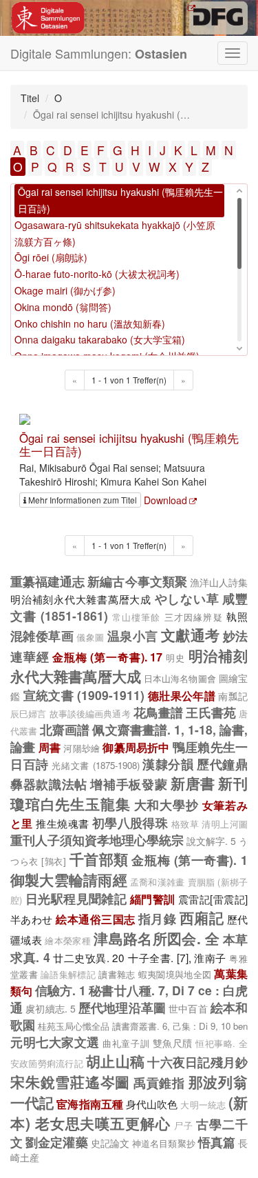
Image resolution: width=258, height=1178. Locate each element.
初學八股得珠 (130, 822)
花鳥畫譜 (158, 712)
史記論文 (110, 1143)
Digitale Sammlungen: (98, 53)
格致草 (185, 824)
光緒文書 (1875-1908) (95, 765)
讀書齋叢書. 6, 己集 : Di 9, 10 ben (180, 1025)
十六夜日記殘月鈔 (197, 1061)
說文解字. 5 (211, 841)
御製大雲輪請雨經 (68, 879)
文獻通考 (190, 634)
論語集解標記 (68, 974)
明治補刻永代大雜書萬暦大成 (80, 598)
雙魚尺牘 (173, 1043)
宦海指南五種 (89, 1104)
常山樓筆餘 (136, 617)
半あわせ (31, 918)
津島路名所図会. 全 (156, 938)
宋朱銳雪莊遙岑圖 (70, 1081)
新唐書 (193, 782)
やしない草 (187, 598)
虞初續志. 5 (50, 1008)
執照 (237, 615)
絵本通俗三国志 (95, 919)
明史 (175, 657)
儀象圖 (90, 637)
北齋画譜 (64, 729)
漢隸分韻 (167, 763)
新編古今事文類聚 (136, 581)
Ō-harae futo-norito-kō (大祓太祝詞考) (97, 274)
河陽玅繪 (81, 748)
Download (165, 500)
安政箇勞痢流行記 (46, 1063)
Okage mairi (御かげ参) (65, 290)
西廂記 (202, 917)
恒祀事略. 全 (221, 1043)
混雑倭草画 (42, 635)
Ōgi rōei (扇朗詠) (50, 257)
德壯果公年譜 (181, 695)
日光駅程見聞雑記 (76, 898)
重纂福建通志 (47, 581)
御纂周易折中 (136, 747)
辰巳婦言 (28, 714)
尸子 (183, 1125)
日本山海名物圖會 (180, 678)
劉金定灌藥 (56, 1141)
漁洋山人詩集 (219, 582)
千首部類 (99, 858)
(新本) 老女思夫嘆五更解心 (129, 1112)
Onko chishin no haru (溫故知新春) (89, 323)
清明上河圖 (225, 824)
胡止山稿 (115, 1060)
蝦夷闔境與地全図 (174, 974)
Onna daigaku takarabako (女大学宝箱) (99, 339)
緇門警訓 (152, 899)
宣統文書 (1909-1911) (84, 694)
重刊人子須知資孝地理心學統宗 (97, 839)
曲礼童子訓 (126, 1043)
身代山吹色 (152, 1103)
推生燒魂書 (62, 822)
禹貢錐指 (159, 1082)
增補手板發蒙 (128, 783)
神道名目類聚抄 (163, 1143)
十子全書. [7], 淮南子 (177, 957)
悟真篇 (216, 1141)
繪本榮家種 (68, 941)
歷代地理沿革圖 (122, 1007)
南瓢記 (233, 696)
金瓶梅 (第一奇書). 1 (189, 859)
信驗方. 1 (60, 990)
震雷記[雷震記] (213, 898)
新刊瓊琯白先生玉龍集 (129, 793)
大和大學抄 (166, 804)
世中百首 (188, 1008)
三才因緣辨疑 (193, 616)
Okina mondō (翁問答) (62, 307)
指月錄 (157, 918)
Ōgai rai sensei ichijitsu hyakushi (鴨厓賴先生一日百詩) (129, 444)
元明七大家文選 (55, 1041)
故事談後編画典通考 (90, 714)
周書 (50, 747)
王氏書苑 (210, 712)
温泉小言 (132, 635)
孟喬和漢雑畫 (157, 882)
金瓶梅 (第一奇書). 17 (107, 657)
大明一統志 (202, 1105)
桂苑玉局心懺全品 (73, 1025)
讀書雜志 (116, 974)
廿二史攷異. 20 (89, 957)
